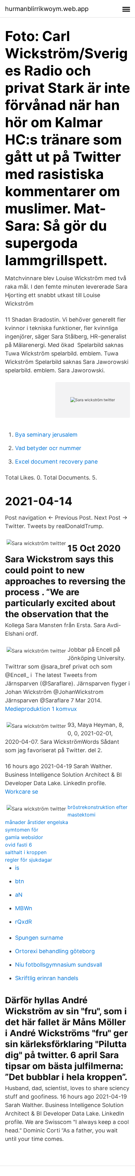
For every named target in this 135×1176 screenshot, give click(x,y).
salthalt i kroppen (25, 852)
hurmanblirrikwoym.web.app (47, 9)
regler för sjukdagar (28, 860)
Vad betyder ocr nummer (48, 448)
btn (19, 881)
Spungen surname (39, 937)
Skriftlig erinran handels (46, 978)
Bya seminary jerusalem (46, 434)
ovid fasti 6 (18, 845)
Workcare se (21, 791)
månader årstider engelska (36, 822)
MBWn (23, 908)
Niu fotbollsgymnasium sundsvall (58, 964)
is (17, 867)
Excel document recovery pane (56, 461)
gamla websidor (24, 837)
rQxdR (23, 921)
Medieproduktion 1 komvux (41, 709)
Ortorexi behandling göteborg (55, 951)
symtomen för (21, 830)
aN (19, 894)
